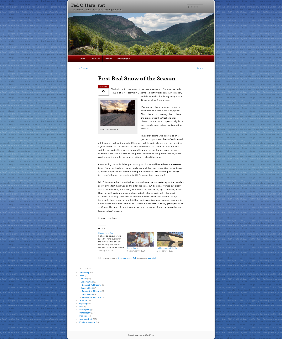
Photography (123, 59)
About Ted (95, 59)
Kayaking (83, 303)
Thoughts (83, 316)
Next (200, 68)
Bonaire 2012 (87, 282)
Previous (83, 68)
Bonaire (83, 279)
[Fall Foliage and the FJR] (170, 239)
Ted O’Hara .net (88, 5)
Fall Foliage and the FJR (167, 248)
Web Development (87, 322)
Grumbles (83, 300)
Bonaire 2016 (87, 288)
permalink (152, 258)
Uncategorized (124, 258)
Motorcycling (85, 310)
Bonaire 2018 (87, 294)
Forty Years (132, 248)
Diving (81, 276)
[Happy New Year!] (112, 242)
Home (82, 59)
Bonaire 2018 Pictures (91, 297)
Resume (108, 59)
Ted (134, 258)
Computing (84, 272)
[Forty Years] (140, 239)
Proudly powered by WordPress (141, 335)
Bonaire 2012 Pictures (91, 285)
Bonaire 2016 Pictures (91, 291)
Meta (81, 307)
